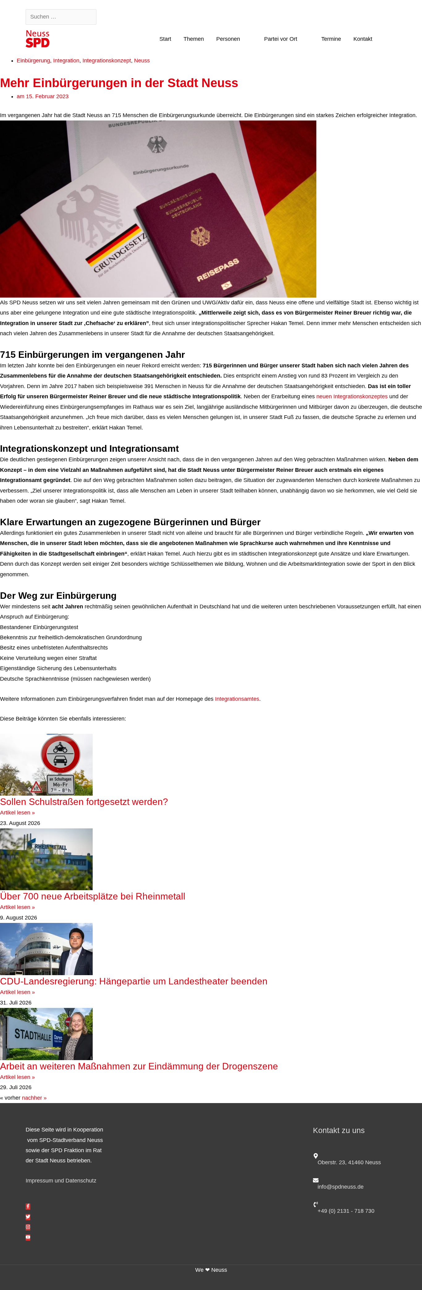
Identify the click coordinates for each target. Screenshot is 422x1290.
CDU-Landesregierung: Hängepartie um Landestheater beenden (136, 981)
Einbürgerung (33, 60)
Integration (66, 60)
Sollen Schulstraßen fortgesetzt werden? (84, 802)
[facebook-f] (28, 1206)
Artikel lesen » (17, 813)
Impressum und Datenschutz (61, 1181)
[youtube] (28, 1237)
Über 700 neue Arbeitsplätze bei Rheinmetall (92, 896)
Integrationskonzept (106, 60)
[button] (387, 39)
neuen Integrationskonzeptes (352, 396)
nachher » (34, 1098)
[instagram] (28, 1227)
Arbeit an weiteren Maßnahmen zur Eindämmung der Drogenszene (139, 1066)
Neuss (142, 60)
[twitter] (28, 1217)
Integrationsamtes (237, 699)
